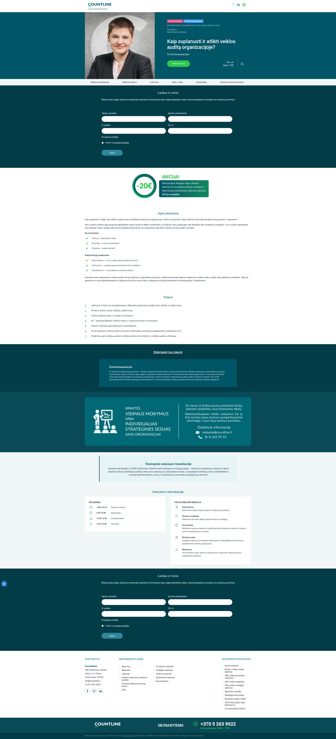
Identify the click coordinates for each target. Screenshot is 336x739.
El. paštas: (107, 125)
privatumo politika (121, 143)
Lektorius (155, 82)
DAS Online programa (234, 681)
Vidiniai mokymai (164, 674)
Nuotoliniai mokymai (165, 677)
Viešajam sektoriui (164, 670)
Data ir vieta (178, 82)
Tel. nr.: (172, 125)
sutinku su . (117, 143)
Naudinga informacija (234, 695)
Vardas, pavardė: (109, 113)
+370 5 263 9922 (93, 684)
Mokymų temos (130, 82)
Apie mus (126, 666)
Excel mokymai (231, 665)
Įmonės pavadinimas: (177, 113)
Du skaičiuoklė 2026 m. (235, 708)
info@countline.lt (92, 681)
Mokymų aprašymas (101, 82)
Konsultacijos (162, 681)
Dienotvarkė (202, 82)
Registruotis (178, 64)
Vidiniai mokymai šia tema (232, 82)
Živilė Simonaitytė (178, 54)
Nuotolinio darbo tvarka (235, 699)
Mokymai (126, 670)
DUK (124, 690)
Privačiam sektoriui (165, 666)
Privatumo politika (111, 137)
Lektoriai (126, 674)
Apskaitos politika (233, 691)
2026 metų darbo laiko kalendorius (235, 703)
